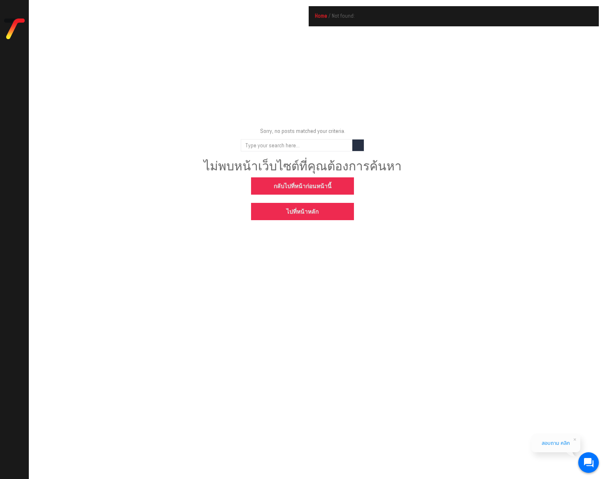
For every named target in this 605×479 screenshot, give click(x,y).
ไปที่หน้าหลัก (302, 211)
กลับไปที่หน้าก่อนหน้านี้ (303, 186)
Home (321, 15)
